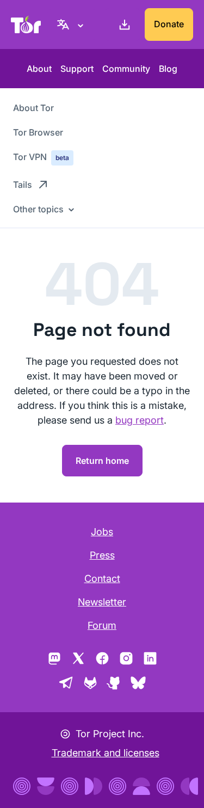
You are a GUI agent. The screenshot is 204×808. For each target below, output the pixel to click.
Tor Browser (38, 132)
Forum (102, 625)
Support (77, 68)
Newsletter (102, 602)
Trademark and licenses (105, 752)
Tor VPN (41, 156)
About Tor (33, 107)
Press (102, 555)
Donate (169, 24)
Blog (168, 68)
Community (126, 68)
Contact (102, 578)
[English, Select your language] (71, 24)
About (39, 68)
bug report (139, 420)
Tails (22, 184)
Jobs (102, 531)
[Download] (122, 24)
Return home (102, 460)
